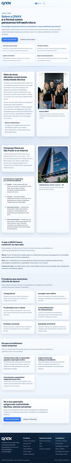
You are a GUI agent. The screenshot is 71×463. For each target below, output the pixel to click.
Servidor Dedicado (28, 454)
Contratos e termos (61, 441)
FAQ (40, 443)
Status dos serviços (45, 441)
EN (38, 3)
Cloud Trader (27, 451)
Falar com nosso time (9, 39)
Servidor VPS (27, 443)
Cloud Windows (27, 449)
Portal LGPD (59, 443)
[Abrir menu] (44, 3)
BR (36, 3)
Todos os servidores (29, 441)
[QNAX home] (6, 3)
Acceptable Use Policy (62, 451)
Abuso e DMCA (59, 449)
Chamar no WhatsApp (30, 419)
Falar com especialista (12, 419)
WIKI (40, 446)
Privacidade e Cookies (61, 446)
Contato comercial (44, 449)
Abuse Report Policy (61, 454)
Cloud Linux (26, 446)
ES (40, 3)
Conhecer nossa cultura (27, 39)
